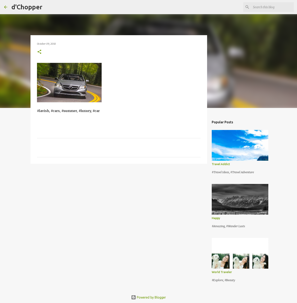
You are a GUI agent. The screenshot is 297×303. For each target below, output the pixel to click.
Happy (216, 218)
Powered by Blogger (151, 297)
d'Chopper (26, 7)
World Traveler (222, 272)
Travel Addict (221, 164)
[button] (39, 52)
